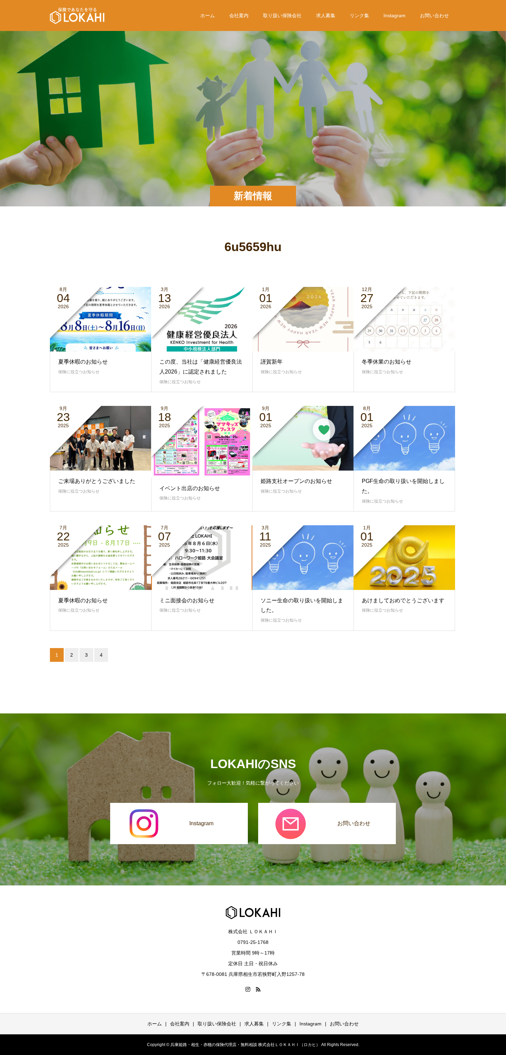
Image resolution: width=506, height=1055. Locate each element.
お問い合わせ (434, 15)
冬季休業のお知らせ (386, 362)
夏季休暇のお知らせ (83, 362)
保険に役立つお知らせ (78, 371)
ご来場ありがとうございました (96, 481)
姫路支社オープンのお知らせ (296, 481)
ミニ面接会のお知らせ (186, 600)
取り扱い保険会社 (282, 15)
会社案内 (239, 15)
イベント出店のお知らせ (189, 488)
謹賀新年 (272, 362)
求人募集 (325, 15)
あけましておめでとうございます (403, 600)
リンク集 (359, 15)
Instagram (394, 15)
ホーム (207, 15)
